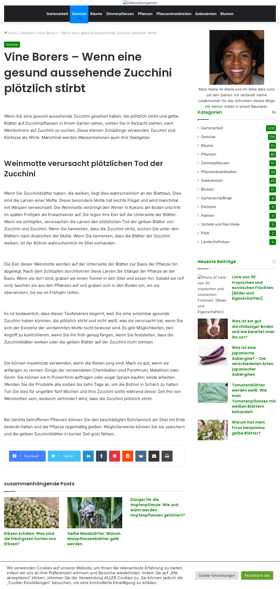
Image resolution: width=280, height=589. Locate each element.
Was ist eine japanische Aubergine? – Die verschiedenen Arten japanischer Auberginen (252, 361)
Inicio (12, 33)
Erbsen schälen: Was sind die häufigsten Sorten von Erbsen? (30, 539)
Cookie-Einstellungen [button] (217, 575)
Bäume (96, 13)
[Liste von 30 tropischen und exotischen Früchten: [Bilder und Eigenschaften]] (213, 295)
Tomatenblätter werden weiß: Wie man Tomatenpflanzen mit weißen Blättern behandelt (254, 398)
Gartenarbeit (57, 13)
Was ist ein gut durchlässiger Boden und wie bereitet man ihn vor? (253, 329)
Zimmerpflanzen (120, 13)
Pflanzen (145, 13)
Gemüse (79, 13)
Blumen (227, 13)
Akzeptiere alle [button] (257, 575)
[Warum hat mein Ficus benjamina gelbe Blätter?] (213, 430)
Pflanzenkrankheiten (173, 13)
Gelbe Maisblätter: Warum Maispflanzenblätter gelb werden (94, 539)
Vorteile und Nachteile (220, 224)
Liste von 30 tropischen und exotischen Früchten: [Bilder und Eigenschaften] (253, 287)
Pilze (205, 233)
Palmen (207, 215)
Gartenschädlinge (216, 198)
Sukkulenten (206, 13)
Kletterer (208, 207)
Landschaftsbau (215, 242)
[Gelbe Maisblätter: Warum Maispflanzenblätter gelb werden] (94, 512)
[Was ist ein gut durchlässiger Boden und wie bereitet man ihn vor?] (213, 329)
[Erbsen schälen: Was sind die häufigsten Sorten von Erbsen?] (31, 512)
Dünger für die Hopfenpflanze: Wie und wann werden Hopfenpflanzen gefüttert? (157, 507)
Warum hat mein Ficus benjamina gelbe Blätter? (248, 427)
